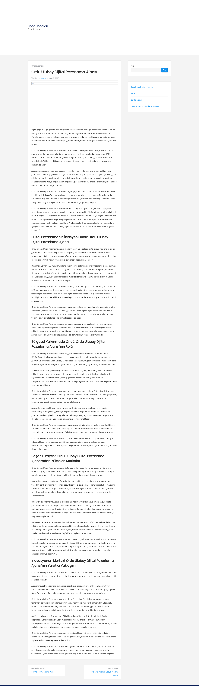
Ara (132, 65)
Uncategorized (37, 65)
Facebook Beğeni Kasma (142, 86)
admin (44, 78)
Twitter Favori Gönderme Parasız (145, 106)
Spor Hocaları (38, 26)
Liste (133, 93)
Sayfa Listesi (136, 99)
